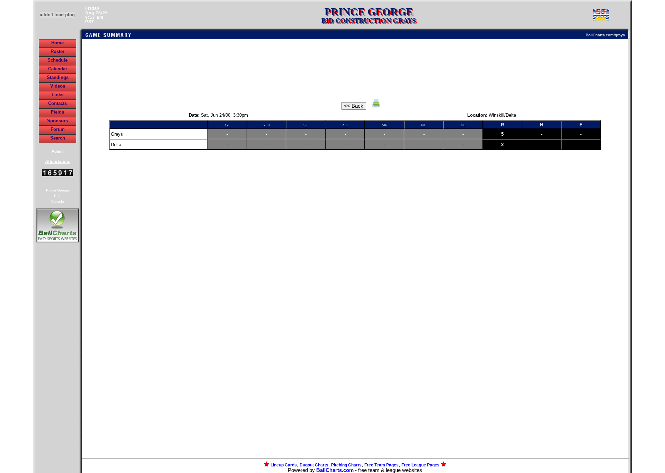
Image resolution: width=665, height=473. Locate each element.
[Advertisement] (57, 363)
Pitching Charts (346, 465)
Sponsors (57, 120)
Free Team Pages (381, 465)
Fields (57, 112)
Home (57, 42)
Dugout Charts (314, 465)
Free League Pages (420, 465)
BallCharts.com (335, 470)
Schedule (57, 60)
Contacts (57, 103)
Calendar (57, 68)
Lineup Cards (284, 465)
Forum (58, 129)
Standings (58, 77)
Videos (57, 86)
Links (57, 94)
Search (57, 138)
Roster (57, 51)
